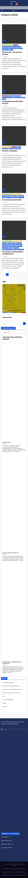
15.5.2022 (5, 105)
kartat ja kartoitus (6, 46)
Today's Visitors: (5, 840)
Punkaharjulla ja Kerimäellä (11, 200)
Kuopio (13, 872)
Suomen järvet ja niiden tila (10, 552)
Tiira (3, 696)
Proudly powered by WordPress (9, 864)
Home (3, 868)
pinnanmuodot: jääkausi (7, 197)
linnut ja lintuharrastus (7, 97)
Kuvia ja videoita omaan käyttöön (19, 875)
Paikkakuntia (4, 875)
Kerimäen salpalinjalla (9, 151)
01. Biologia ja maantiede (7, 194)
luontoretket (17, 97)
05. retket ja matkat (17, 194)
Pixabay (4, 703)
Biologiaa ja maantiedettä (15, 868)
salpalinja (12, 148)
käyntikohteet (5, 48)
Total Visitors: (4, 847)
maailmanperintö (13, 48)
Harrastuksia (23, 868)
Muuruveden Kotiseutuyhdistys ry (10, 686)
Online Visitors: (5, 837)
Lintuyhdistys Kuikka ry (8, 682)
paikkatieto (20, 48)
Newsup (22, 864)
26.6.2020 (5, 153)
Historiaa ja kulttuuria (6, 872)
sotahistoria (17, 148)
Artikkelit (7, 868)
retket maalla (5, 148)
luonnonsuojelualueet (17, 244)
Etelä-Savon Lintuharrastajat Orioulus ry (12, 689)
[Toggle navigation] (13, 11)
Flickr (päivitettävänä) (7, 699)
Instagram (4, 706)
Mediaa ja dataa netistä (21, 872)
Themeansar (13, 865)
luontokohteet (5, 246)
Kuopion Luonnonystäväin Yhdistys (11, 692)
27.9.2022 (5, 56)
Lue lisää (17, 451)
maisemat (23, 97)
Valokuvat (10, 875)
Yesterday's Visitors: (6, 844)
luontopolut (12, 246)
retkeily (4, 99)
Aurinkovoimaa (6, 442)
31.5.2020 (5, 202)
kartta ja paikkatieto (16, 46)
